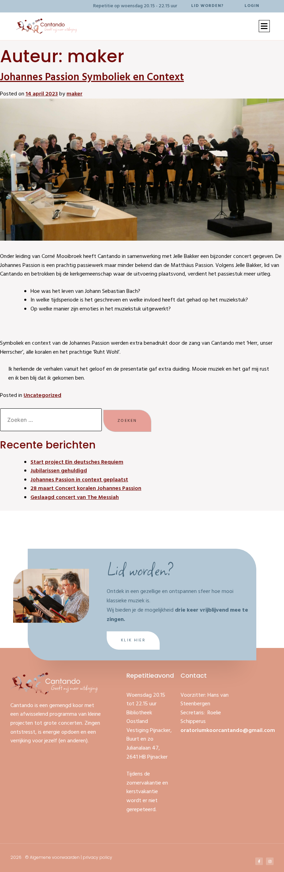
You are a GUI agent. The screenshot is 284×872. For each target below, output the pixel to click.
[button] (264, 26)
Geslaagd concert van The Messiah (74, 497)
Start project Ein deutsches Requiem (76, 462)
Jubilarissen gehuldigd (58, 470)
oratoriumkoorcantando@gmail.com (227, 730)
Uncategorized (42, 395)
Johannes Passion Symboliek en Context (92, 77)
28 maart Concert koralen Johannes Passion (85, 488)
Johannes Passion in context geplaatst (79, 479)
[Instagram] (270, 861)
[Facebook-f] (259, 861)
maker (74, 94)
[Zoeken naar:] (51, 420)
